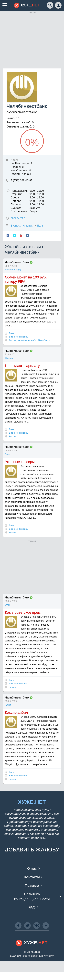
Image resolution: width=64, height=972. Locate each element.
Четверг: (16, 201)
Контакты (32, 877)
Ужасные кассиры (20, 462)
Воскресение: (19, 211)
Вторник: (16, 194)
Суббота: (16, 208)
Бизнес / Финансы (22, 225)
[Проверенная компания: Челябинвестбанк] (31, 262)
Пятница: (16, 204)
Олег (7, 604)
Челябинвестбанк (17, 262)
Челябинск (44, 340)
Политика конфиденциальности (32, 896)
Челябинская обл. (27, 340)
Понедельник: (19, 190)
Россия (12, 340)
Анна (7, 454)
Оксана (9, 358)
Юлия (8, 704)
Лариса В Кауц (13, 269)
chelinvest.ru (18, 218)
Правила (32, 885)
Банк (40, 225)
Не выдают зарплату (22, 366)
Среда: (15, 197)
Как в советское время (24, 612)
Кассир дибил (16, 712)
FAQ (32, 907)
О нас (32, 868)
